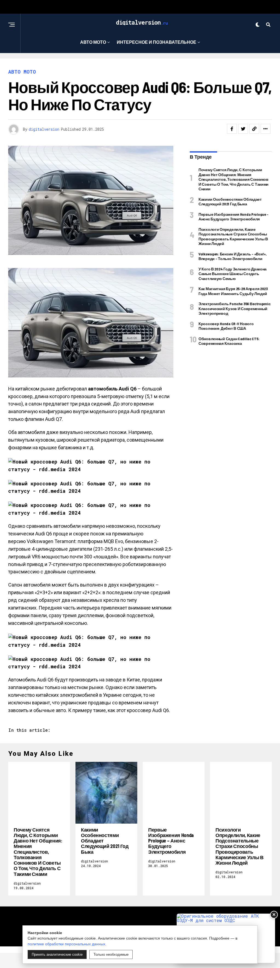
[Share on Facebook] (232, 129)
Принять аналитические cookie (57, 954)
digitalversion (44, 129)
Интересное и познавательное (156, 42)
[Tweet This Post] (243, 129)
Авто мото (93, 42)
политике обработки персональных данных (66, 944)
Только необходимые (111, 954)
